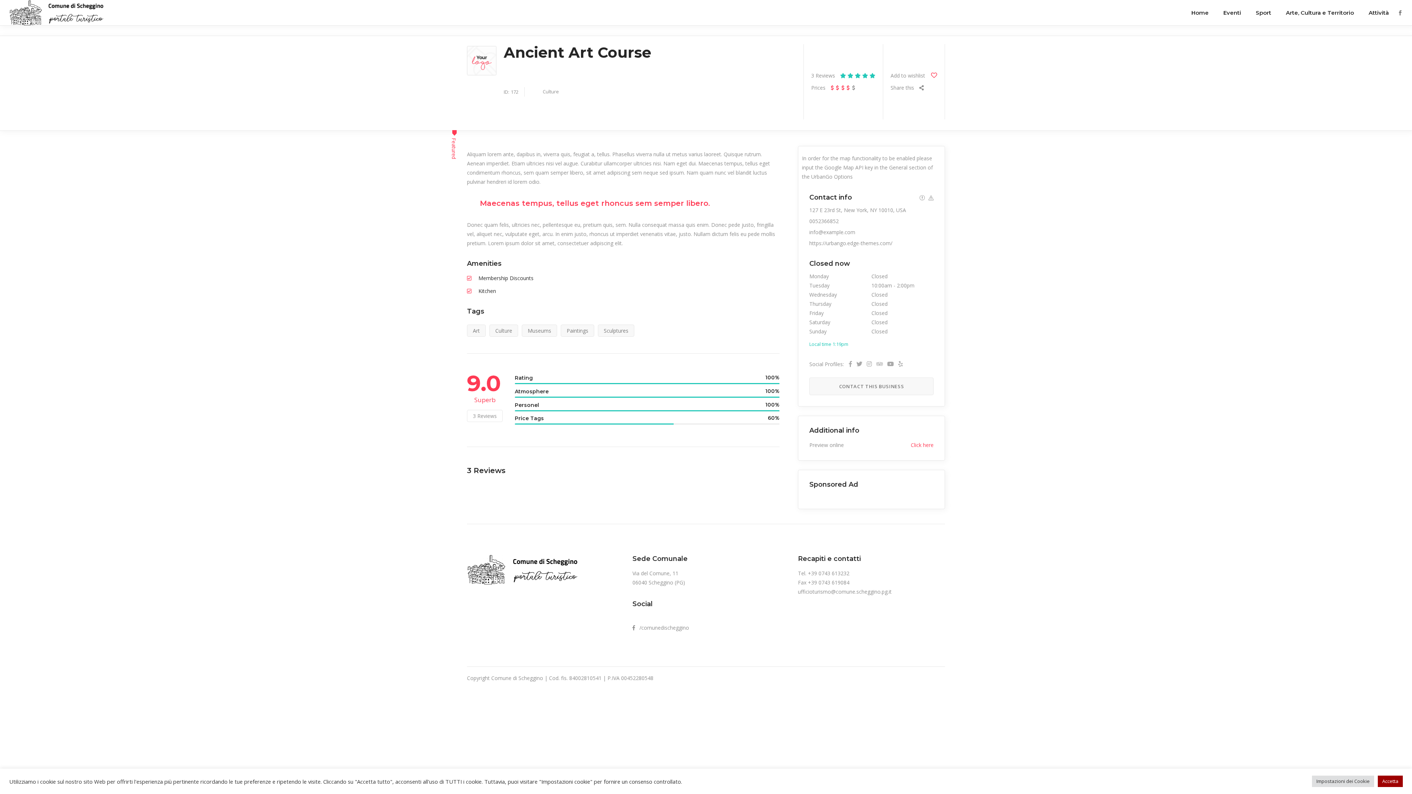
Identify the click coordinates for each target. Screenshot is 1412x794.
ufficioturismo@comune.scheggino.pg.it (845, 591)
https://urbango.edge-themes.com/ (850, 243)
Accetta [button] (1390, 781)
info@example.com (832, 232)
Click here (922, 444)
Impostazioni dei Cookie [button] (1343, 781)
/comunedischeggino (662, 627)
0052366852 (824, 221)
